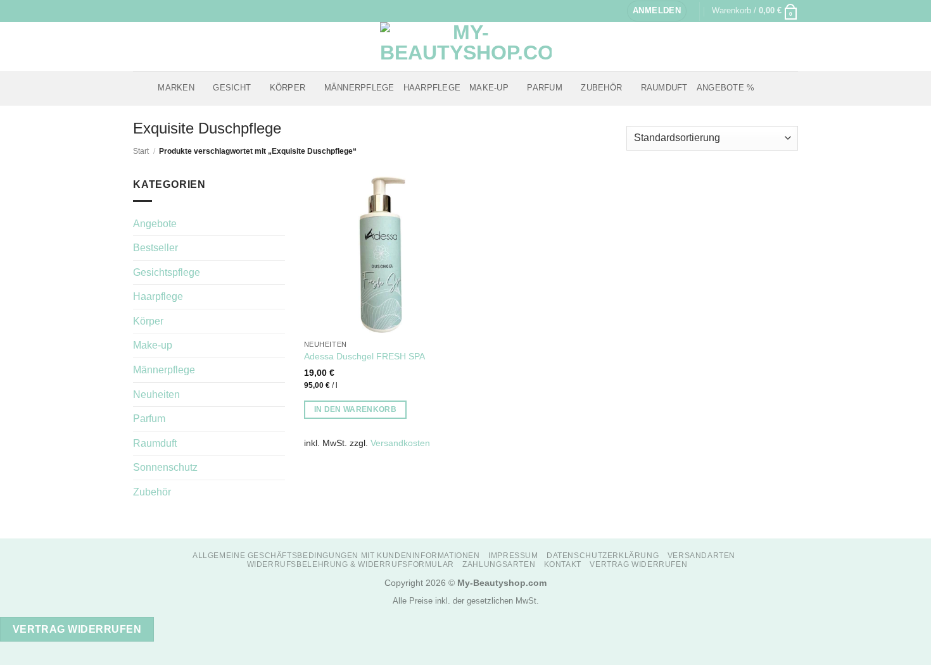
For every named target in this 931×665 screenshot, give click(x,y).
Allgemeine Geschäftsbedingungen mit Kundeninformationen (336, 555)
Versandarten (701, 555)
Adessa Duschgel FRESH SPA (364, 356)
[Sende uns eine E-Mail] (163, 10)
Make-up (489, 87)
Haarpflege (432, 87)
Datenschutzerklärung (603, 555)
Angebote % (726, 87)
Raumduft (664, 87)
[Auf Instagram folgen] (151, 10)
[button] (657, 11)
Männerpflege (359, 87)
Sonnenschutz (165, 467)
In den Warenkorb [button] (355, 409)
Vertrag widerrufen (638, 564)
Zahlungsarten (498, 564)
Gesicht (232, 87)
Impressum (513, 555)
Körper (288, 87)
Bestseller (155, 247)
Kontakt (562, 564)
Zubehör (601, 87)
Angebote (155, 223)
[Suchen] (768, 88)
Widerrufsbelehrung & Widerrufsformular (350, 564)
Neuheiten (156, 394)
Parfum (544, 87)
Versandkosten (400, 443)
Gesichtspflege (166, 272)
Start (141, 151)
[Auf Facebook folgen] (139, 10)
